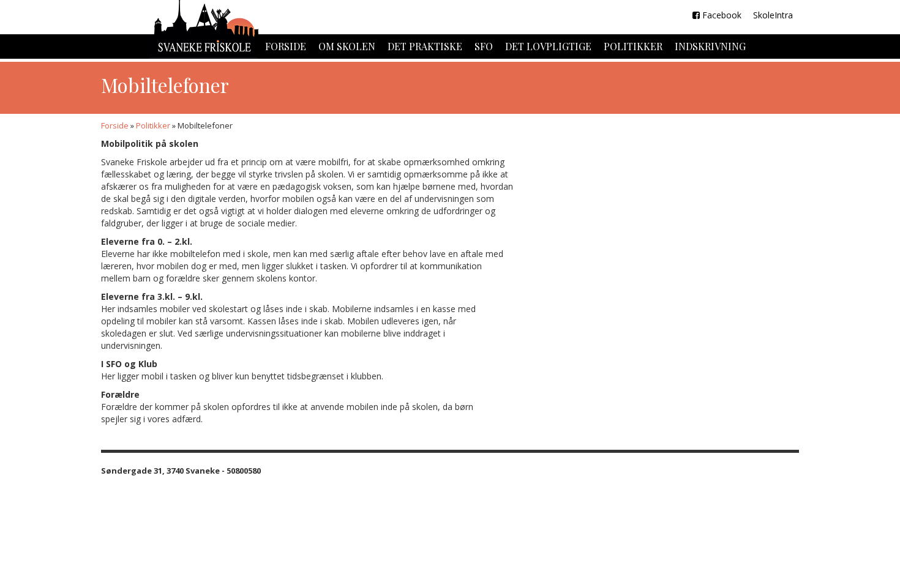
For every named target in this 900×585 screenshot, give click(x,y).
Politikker (633, 46)
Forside (285, 46)
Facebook (720, 15)
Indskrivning (710, 46)
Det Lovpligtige (548, 46)
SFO (483, 46)
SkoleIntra (772, 15)
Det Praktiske (425, 46)
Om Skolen (346, 46)
